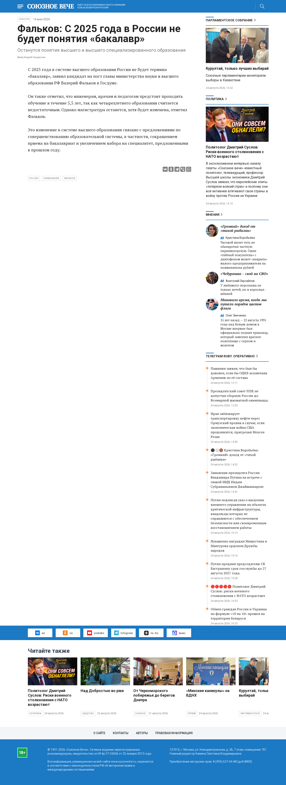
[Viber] (182, 169)
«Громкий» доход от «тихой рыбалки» (237, 228)
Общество (88, 713)
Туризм (192, 713)
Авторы (142, 733)
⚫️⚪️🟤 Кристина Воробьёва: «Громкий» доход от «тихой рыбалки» (235, 455)
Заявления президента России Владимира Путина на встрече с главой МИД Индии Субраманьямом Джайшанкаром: (237, 479)
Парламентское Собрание (229, 20)
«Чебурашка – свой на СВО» (244, 273)
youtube (99, 633)
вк (43, 633)
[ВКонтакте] (165, 169)
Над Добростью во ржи (102, 690)
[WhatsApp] (188, 169)
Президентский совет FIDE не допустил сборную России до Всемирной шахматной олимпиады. (239, 396)
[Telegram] (176, 169)
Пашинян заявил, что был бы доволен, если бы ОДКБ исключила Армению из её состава (239, 373)
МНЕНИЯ (212, 215)
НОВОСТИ (24, 19)
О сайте (99, 733)
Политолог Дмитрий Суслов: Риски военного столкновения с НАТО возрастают (235, 152)
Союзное (140, 713)
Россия (33, 178)
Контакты (120, 733)
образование (51, 178)
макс (182, 633)
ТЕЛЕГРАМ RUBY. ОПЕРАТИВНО (230, 356)
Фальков (69, 178)
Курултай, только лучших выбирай (237, 68)
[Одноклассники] (171, 169)
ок (71, 633)
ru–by (154, 633)
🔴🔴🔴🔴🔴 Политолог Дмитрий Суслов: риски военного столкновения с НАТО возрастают (238, 591)
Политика (215, 99)
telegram (127, 633)
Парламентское (250, 713)
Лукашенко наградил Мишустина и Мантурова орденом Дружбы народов (239, 546)
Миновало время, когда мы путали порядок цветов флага (243, 304)
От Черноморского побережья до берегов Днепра (154, 695)
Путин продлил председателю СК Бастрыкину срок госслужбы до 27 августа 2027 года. (238, 568)
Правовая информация (174, 733)
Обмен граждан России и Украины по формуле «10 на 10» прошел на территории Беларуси (239, 614)
